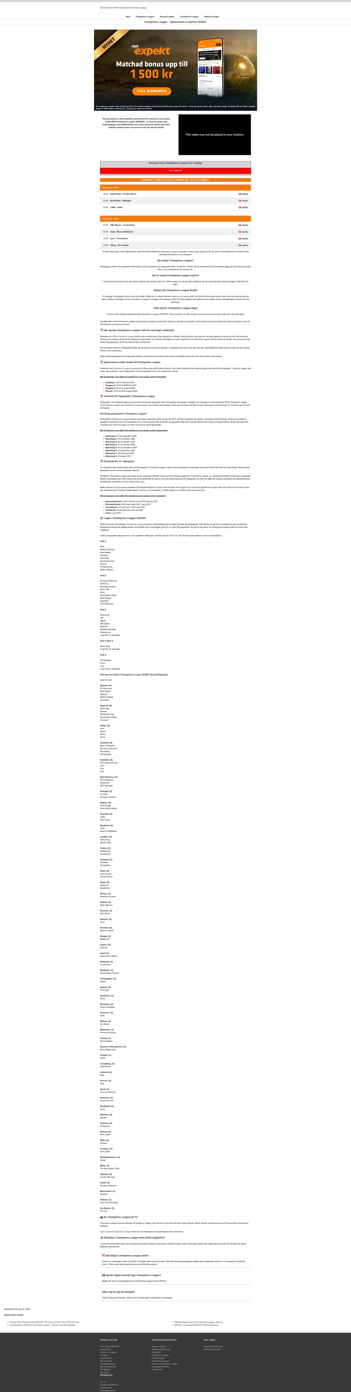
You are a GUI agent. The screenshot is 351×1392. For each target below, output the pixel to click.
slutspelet (134, 127)
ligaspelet (149, 124)
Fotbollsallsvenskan (160, 1367)
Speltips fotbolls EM (211, 1349)
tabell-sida (173, 535)
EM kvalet (104, 1372)
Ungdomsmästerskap (161, 1349)
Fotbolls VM (157, 1369)
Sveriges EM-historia (109, 1385)
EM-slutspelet (106, 1361)
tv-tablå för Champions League (117, 1231)
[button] (223, 16)
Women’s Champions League (164, 1364)
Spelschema (105, 1349)
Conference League (160, 1361)
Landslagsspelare (107, 1390)
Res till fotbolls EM (108, 1367)
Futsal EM (156, 1352)
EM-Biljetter (105, 1369)
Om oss (103, 1382)
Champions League (160, 1355)
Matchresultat (106, 1358)
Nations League (158, 1346)
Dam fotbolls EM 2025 (109, 1346)
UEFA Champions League (123, 336)
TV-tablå (103, 1355)
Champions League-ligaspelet (140, 524)
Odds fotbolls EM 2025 (213, 1346)
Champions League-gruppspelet (127, 368)
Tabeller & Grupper (108, 1352)
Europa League (158, 1358)
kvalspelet (152, 122)
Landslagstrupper (107, 1364)
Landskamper (106, 1388)
